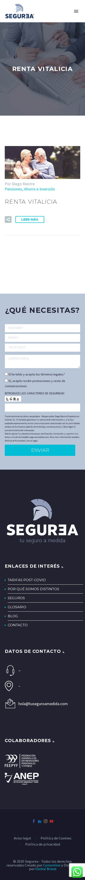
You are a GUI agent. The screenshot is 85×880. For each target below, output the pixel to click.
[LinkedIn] (39, 821)
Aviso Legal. (32, 440)
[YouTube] (51, 821)
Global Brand (45, 868)
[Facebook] (34, 821)
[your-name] (42, 328)
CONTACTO (18, 625)
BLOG (13, 616)
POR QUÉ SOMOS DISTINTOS (33, 589)
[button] (8, 219)
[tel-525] (42, 347)
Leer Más (29, 219)
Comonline (52, 865)
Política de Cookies (56, 838)
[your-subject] (42, 361)
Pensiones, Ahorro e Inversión (30, 189)
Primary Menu (76, 11)
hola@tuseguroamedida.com (43, 703)
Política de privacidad (42, 844)
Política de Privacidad (15, 440)
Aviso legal (22, 838)
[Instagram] (45, 821)
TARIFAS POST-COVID (27, 580)
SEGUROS (16, 598)
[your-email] (42, 338)
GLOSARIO (17, 607)
